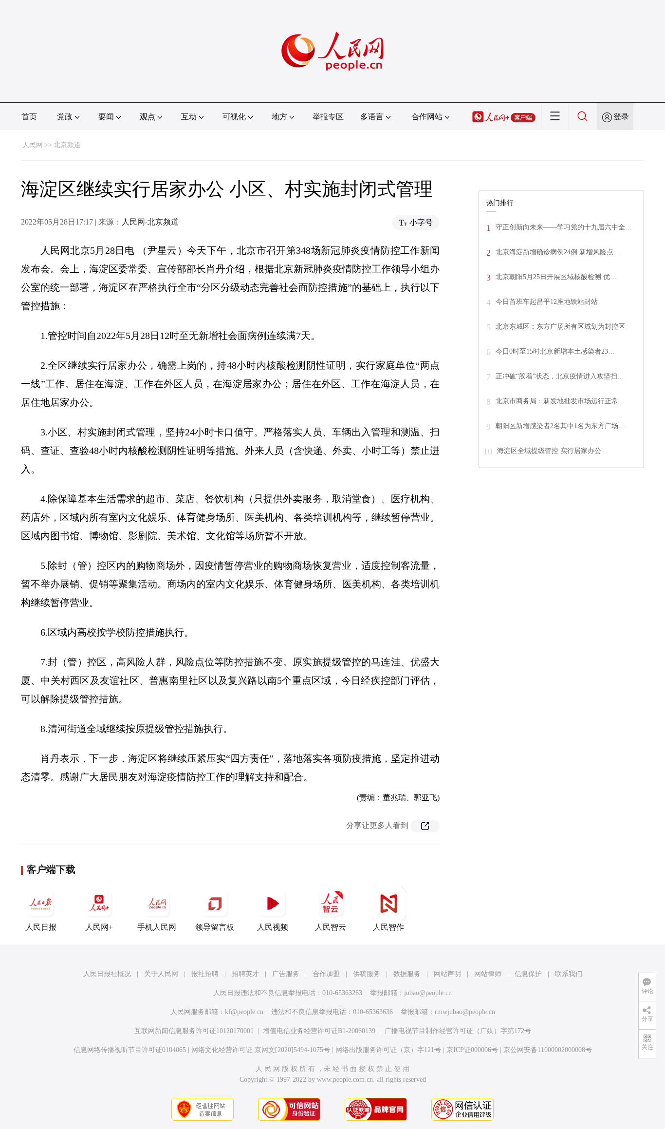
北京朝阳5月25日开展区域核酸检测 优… (556, 277)
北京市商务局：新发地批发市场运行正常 (557, 401)
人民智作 (388, 927)
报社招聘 (205, 974)
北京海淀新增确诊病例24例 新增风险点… (558, 252)
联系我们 (568, 974)
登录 (621, 117)
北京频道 (67, 145)
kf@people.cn (244, 1012)
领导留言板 (214, 927)
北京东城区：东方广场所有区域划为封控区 (560, 326)
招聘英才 (245, 974)
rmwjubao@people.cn (465, 1012)
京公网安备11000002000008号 (547, 1050)
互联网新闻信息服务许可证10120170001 (194, 1031)
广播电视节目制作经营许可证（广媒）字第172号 (458, 1031)
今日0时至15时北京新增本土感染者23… (555, 351)
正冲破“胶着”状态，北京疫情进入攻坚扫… (560, 376)
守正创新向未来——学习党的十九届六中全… (564, 227)
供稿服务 (366, 974)
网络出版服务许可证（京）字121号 (388, 1050)
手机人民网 (156, 927)
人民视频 (272, 927)
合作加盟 (326, 974)
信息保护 (528, 974)
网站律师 (487, 974)
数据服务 (407, 974)
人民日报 (40, 927)
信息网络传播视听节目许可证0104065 (130, 1050)
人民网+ (99, 927)
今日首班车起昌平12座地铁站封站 (547, 301)
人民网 (32, 145)
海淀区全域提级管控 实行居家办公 (549, 450)
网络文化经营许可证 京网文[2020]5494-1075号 (260, 1050)
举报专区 (328, 117)
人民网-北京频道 (150, 222)
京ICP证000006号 (472, 1050)
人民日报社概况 (107, 974)
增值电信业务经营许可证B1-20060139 (319, 1031)
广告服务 (285, 974)
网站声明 (447, 974)
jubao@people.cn (428, 993)
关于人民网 (161, 974)
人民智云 (330, 927)
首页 (29, 117)
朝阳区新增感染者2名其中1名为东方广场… (560, 426)
